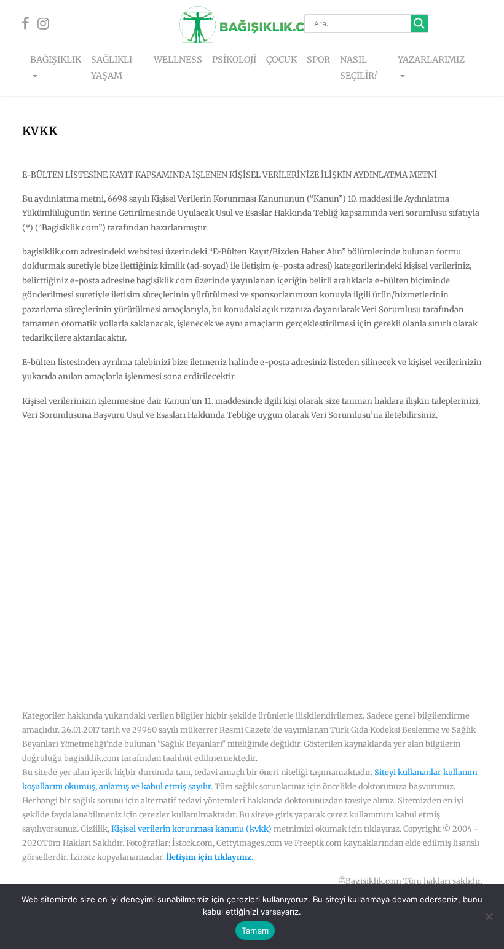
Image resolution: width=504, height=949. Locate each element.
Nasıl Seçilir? (359, 67)
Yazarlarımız (431, 59)
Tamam (255, 930)
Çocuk (281, 59)
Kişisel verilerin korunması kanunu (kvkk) (191, 828)
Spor (318, 59)
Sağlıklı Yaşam (111, 67)
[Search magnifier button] (419, 23)
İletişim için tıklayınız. (210, 857)
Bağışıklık (55, 59)
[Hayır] (488, 916)
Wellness (178, 59)
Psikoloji (234, 59)
